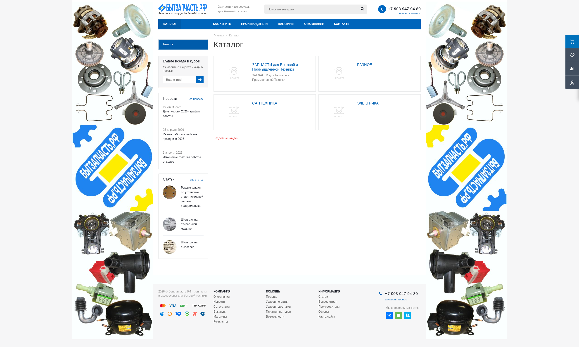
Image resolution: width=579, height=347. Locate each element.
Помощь (273, 291)
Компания (222, 291)
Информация (329, 291)
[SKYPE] (407, 315)
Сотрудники (222, 306)
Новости (219, 301)
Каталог (169, 24)
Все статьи (197, 179)
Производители (254, 24)
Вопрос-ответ (327, 301)
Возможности (275, 316)
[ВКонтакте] (389, 315)
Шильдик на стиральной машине (189, 224)
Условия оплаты (277, 301)
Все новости (196, 99)
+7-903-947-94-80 (404, 9)
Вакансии (220, 311)
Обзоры (323, 311)
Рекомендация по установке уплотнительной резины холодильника (192, 196)
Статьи (323, 296)
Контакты (342, 24)
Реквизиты (221, 321)
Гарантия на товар (278, 311)
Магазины (286, 24)
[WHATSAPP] (398, 315)
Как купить (222, 24)
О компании (314, 24)
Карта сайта (326, 316)
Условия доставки (278, 306)
